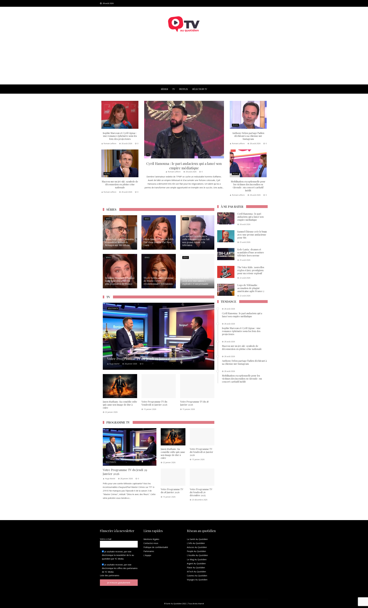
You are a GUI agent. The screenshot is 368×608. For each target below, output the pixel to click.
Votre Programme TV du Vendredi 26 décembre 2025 (201, 492)
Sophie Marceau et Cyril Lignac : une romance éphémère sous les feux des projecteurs (120, 136)
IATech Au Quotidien (196, 571)
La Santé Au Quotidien (197, 539)
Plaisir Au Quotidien (196, 567)
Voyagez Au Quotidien (197, 579)
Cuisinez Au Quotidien (197, 575)
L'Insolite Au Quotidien (197, 555)
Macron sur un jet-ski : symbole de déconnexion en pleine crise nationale (120, 184)
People (107, 125)
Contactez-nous (150, 543)
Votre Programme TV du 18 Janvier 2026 (194, 403)
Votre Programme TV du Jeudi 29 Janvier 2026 (125, 472)
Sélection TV (199, 89)
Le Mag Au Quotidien (197, 559)
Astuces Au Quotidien (197, 547)
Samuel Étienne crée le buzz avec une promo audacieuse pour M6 (252, 234)
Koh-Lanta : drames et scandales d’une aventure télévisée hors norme (250, 252)
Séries (164, 89)
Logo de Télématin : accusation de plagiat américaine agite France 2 (250, 288)
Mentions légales (151, 539)
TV (173, 89)
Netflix (183, 89)
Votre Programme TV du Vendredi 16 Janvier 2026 (154, 403)
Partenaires (148, 551)
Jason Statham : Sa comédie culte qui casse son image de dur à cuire (120, 404)
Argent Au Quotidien (196, 563)
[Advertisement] (184, 63)
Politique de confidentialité (155, 547)
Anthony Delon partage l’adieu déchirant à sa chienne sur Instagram (248, 136)
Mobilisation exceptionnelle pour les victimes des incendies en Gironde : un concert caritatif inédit (248, 186)
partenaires (114, 575)
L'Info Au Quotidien (196, 543)
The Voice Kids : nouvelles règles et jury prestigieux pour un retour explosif (250, 270)
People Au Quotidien (196, 551)
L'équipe (147, 555)
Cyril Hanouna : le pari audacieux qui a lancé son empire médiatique (184, 165)
